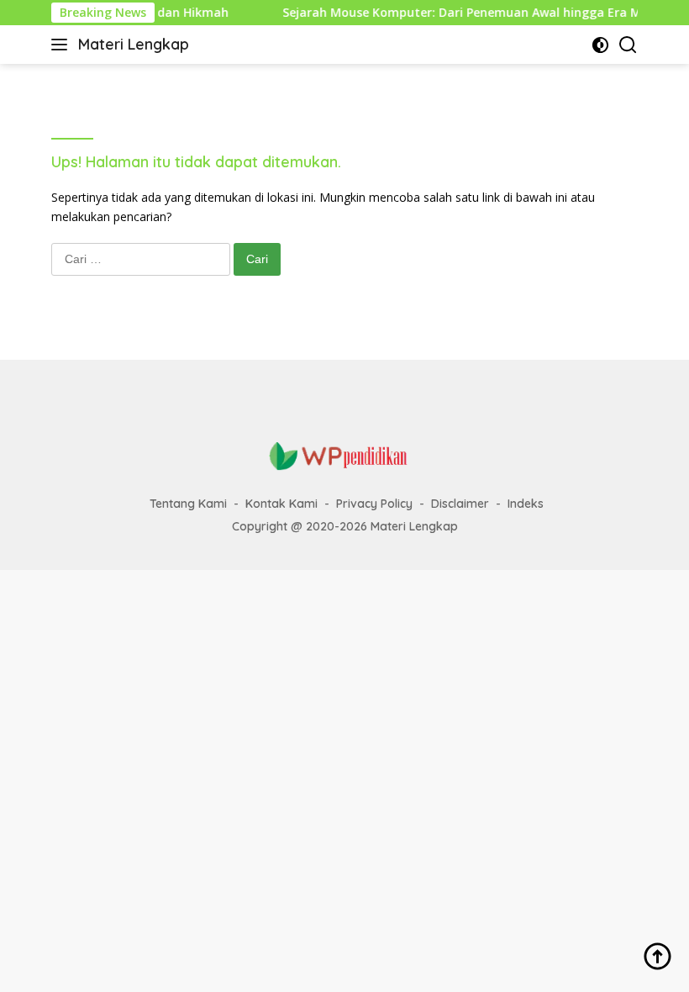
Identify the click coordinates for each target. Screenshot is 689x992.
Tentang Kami (188, 503)
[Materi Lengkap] (344, 455)
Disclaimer (460, 503)
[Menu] (62, 44)
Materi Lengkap (133, 44)
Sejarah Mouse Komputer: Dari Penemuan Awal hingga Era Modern (467, 12)
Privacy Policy (374, 503)
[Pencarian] (628, 45)
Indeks (526, 503)
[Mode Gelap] (600, 45)
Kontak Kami (281, 503)
